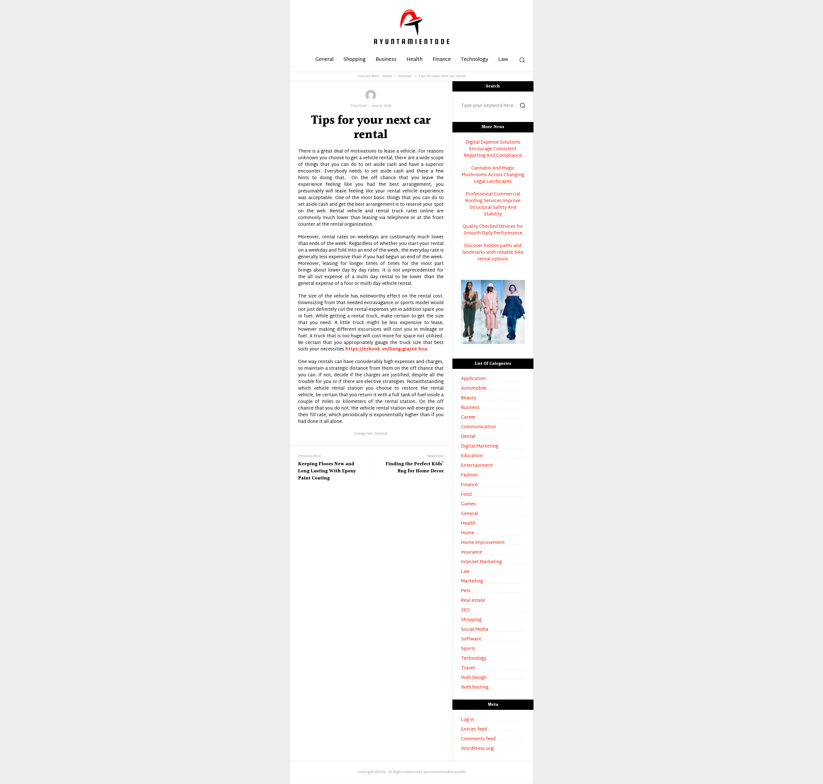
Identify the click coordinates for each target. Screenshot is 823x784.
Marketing (472, 581)
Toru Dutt (358, 106)
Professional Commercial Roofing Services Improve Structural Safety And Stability (493, 204)
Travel (468, 668)
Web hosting (474, 687)
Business (385, 59)
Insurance (471, 552)
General (324, 59)
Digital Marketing (479, 446)
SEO (465, 610)
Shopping (354, 59)
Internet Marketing (481, 562)
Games (468, 504)
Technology (474, 59)
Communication (478, 427)
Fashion (469, 475)
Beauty (468, 398)
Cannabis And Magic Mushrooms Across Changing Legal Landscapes (493, 175)
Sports (468, 649)
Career (468, 417)
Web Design (474, 678)
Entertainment (477, 466)
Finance (442, 59)
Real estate (473, 601)
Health (414, 59)
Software (471, 639)
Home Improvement (483, 543)
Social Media (474, 629)
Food (466, 494)
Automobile (474, 388)
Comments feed (478, 739)
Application (473, 379)
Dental (468, 437)
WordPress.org (477, 749)
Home (387, 76)
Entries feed (474, 729)
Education (472, 456)
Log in (467, 720)
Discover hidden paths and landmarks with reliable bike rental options (493, 253)
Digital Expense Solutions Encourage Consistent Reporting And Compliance (493, 149)
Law (503, 59)
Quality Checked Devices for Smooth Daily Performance (493, 230)
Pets (465, 591)
